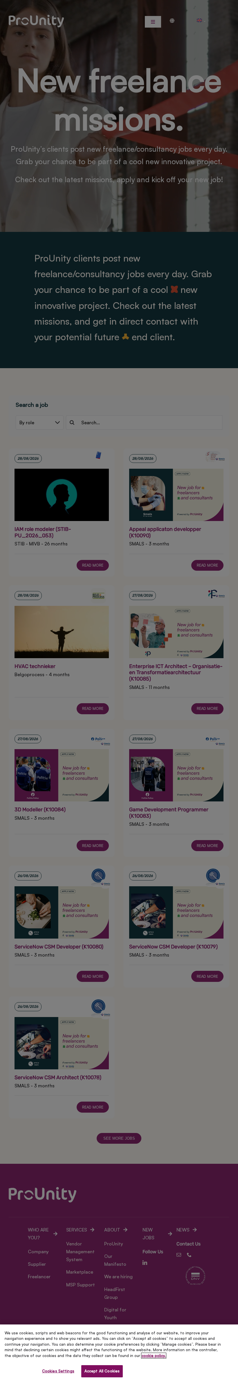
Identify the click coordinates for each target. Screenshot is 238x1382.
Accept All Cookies (102, 1371)
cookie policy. (154, 1355)
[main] (119, 1353)
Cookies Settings (58, 1371)
